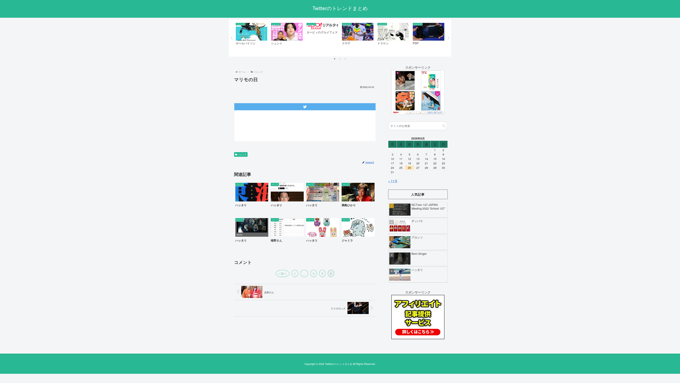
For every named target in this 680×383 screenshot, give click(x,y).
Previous (231, 38)
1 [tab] (334, 59)
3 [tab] (345, 59)
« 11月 (393, 181)
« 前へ (282, 273)
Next (448, 38)
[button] (444, 126)
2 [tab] (340, 59)
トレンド (242, 154)
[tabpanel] (251, 37)
